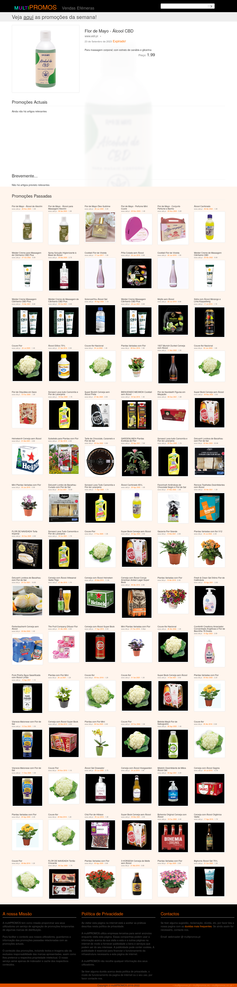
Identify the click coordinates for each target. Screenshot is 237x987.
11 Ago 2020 (99, 489)
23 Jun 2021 (135, 304)
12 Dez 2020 (26, 726)
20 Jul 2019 (208, 770)
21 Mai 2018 (135, 865)
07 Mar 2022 (171, 489)
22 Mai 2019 (62, 724)
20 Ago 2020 (25, 817)
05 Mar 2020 (208, 677)
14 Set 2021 (172, 677)
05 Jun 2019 (99, 817)
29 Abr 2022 (208, 257)
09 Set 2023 (62, 211)
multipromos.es (201, 985)
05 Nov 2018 (98, 677)
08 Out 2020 (98, 724)
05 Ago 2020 (99, 301)
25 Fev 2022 (135, 724)
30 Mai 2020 (62, 257)
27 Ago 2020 (171, 863)
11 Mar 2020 (172, 350)
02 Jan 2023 (208, 348)
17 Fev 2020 (98, 534)
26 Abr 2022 (172, 629)
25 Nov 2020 (172, 443)
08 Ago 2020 (172, 726)
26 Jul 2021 (62, 677)
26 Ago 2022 (135, 487)
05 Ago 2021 (135, 443)
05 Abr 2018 (208, 724)
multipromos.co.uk (222, 985)
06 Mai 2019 (25, 863)
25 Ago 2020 (135, 534)
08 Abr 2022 (208, 209)
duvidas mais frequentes (198, 926)
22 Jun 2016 (172, 255)
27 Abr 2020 (98, 397)
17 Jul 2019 (208, 304)
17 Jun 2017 (99, 255)
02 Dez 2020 (26, 536)
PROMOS (43, 6)
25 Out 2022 (98, 443)
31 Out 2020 (208, 863)
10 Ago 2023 (208, 633)
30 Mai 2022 (25, 631)
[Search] (211, 6)
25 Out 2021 (62, 489)
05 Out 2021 (62, 304)
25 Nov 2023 (135, 211)
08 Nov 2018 (135, 348)
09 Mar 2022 (208, 394)
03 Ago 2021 (208, 582)
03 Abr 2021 (208, 489)
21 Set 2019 (62, 348)
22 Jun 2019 (135, 255)
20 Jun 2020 (99, 209)
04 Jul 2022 (98, 348)
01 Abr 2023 (62, 629)
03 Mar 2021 (135, 817)
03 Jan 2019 (25, 487)
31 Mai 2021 (25, 441)
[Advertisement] (191, 49)
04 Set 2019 (135, 397)
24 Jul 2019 (135, 770)
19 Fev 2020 (172, 819)
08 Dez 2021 (172, 397)
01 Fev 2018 (135, 629)
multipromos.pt (182, 985)
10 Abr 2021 (26, 304)
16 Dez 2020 (62, 397)
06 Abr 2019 (135, 585)
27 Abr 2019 (62, 441)
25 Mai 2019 (99, 580)
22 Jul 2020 (26, 348)
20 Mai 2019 (62, 817)
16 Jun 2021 (62, 536)
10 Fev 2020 (25, 394)
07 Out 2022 (26, 257)
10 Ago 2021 (26, 680)
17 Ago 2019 (99, 629)
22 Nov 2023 (26, 209)
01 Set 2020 (135, 677)
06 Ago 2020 (98, 863)
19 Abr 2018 (171, 580)
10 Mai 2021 (171, 534)
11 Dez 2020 (26, 773)
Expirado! (119, 41)
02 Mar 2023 (208, 443)
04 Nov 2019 (62, 770)
